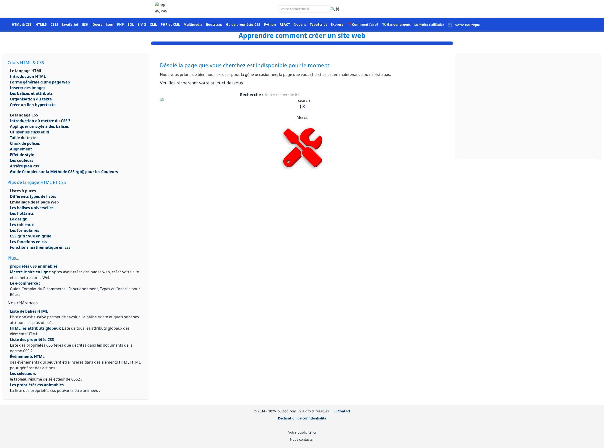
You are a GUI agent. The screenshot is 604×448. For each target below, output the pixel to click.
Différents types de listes (33, 196)
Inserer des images (27, 87)
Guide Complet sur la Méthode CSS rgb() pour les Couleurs (64, 171)
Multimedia (193, 24)
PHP (120, 24)
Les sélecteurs (23, 373)
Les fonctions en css (28, 241)
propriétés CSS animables (34, 266)
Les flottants (22, 213)
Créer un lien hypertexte (32, 104)
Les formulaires (24, 230)
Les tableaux (22, 224)
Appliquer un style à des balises (39, 126)
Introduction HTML (28, 76)
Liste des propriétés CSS (32, 339)
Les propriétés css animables (37, 384)
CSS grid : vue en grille (30, 236)
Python (270, 24)
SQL (131, 24)
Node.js (300, 24)
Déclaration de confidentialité (302, 418)
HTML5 (41, 24)
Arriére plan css (24, 166)
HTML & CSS (22, 24)
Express (337, 24)
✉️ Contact (341, 411)
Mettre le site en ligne (30, 271)
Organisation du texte (31, 99)
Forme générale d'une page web (40, 82)
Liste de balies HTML (29, 311)
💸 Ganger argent (396, 24)
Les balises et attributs (31, 93)
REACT (285, 24)
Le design (19, 219)
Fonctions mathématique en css (40, 247)
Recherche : (252, 94)
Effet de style (22, 154)
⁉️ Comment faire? (362, 24)
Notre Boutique (464, 25)
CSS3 (54, 24)
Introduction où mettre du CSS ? (40, 120)
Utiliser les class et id (29, 132)
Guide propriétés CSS (243, 24)
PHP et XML (170, 24)
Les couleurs (21, 160)
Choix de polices (25, 143)
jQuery (97, 24)
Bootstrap (214, 24)
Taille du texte (23, 137)
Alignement (21, 149)
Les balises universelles (32, 207)
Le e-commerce (24, 283)
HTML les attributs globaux (35, 328)
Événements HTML (27, 356)
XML (153, 24)
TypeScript (318, 24)
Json (109, 24)
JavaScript (70, 24)
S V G (142, 24)
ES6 (85, 24)
